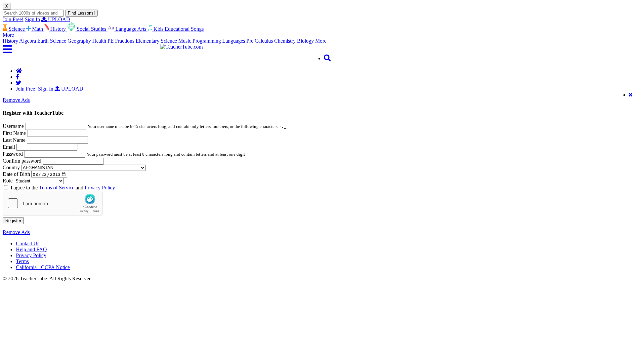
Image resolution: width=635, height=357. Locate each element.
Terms (22, 261)
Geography (79, 41)
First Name (14, 133)
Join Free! (13, 19)
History (10, 41)
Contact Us (27, 243)
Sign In (32, 19)
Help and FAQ (31, 249)
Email (9, 147)
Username (13, 126)
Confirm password (22, 161)
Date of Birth (16, 174)
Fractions (124, 41)
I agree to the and (63, 187)
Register (13, 220)
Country (11, 167)
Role (8, 180)
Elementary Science (156, 41)
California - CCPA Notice (43, 267)
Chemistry (285, 41)
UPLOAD (58, 19)
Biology (305, 41)
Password (13, 154)
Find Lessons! (81, 13)
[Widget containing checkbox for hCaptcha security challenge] (53, 203)
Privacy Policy (100, 187)
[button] (81, 49)
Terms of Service (56, 187)
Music (184, 41)
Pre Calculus (259, 41)
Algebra (27, 41)
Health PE (103, 41)
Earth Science (51, 41)
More (320, 41)
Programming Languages (218, 41)
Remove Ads (16, 100)
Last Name (14, 140)
